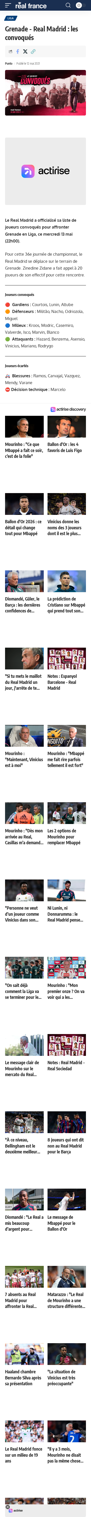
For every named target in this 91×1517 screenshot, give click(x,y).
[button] (9, 5)
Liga (11, 18)
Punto (8, 63)
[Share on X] (25, 51)
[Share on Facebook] (17, 51)
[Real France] (33, 5)
